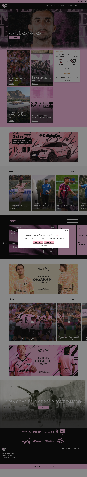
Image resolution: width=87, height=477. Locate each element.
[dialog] (43, 238)
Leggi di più (58, 235)
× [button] (67, 230)
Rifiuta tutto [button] (49, 242)
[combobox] (65, 230)
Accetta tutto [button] (38, 242)
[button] (43, 245)
